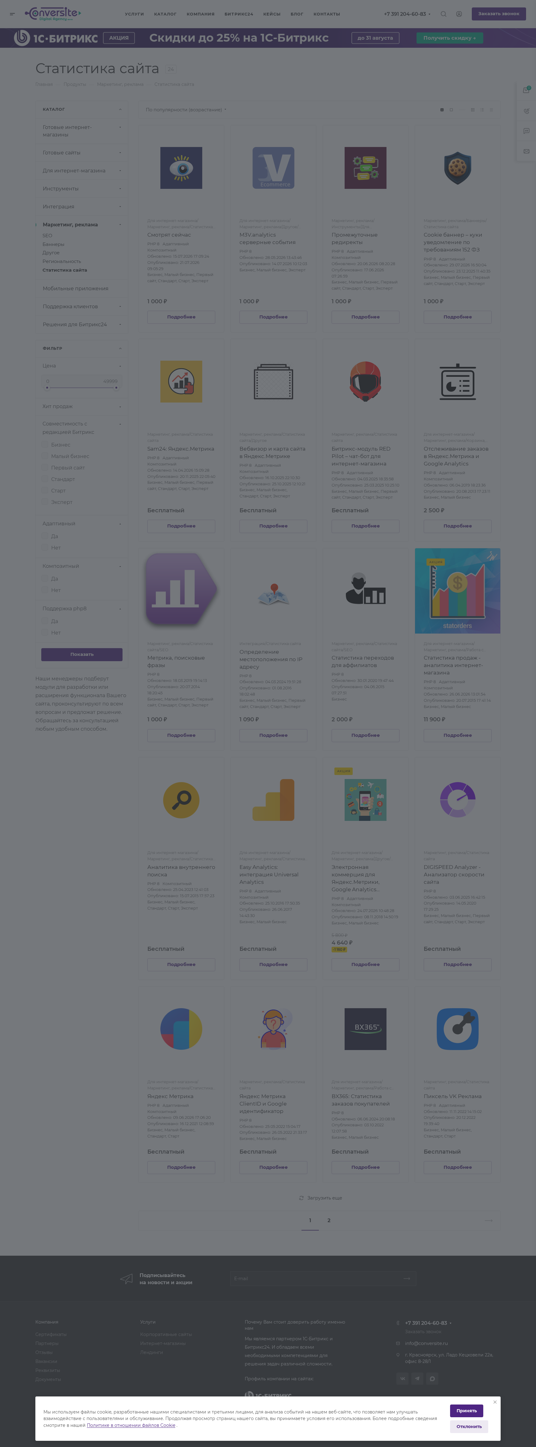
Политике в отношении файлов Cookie (131, 1425)
